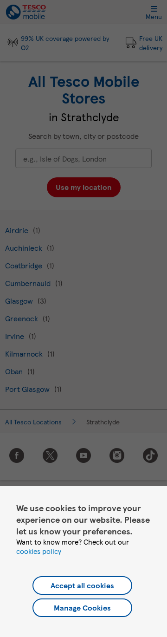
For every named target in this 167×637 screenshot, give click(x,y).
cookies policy (38, 551)
